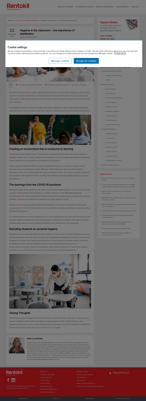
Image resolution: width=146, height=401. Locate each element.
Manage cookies (60, 61)
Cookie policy (120, 53)
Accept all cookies (86, 61)
